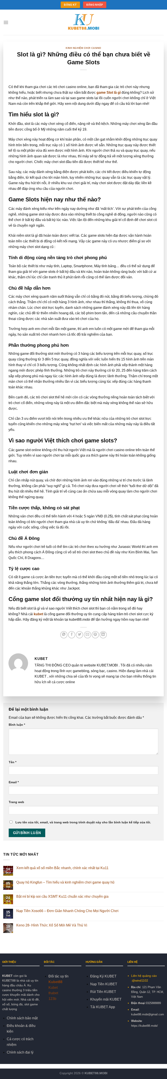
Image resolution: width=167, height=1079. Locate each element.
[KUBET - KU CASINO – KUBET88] (83, 22)
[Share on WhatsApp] (63, 634)
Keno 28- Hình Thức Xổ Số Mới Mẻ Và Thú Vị (52, 925)
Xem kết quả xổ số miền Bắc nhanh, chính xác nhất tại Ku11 (62, 868)
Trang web (16, 802)
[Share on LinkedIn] (103, 634)
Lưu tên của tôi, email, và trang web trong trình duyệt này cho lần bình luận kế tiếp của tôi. (83, 822)
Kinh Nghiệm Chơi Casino (83, 48)
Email (14, 782)
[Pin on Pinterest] (95, 634)
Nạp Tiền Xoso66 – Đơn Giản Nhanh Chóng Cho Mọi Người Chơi (67, 911)
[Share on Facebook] (71, 634)
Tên (12, 762)
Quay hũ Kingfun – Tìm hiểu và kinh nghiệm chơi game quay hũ (65, 882)
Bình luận (17, 724)
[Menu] (5, 22)
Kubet (53, 987)
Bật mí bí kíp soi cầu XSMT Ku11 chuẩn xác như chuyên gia (62, 896)
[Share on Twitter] (79, 634)
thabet (53, 993)
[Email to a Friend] (87, 634)
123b (52, 999)
